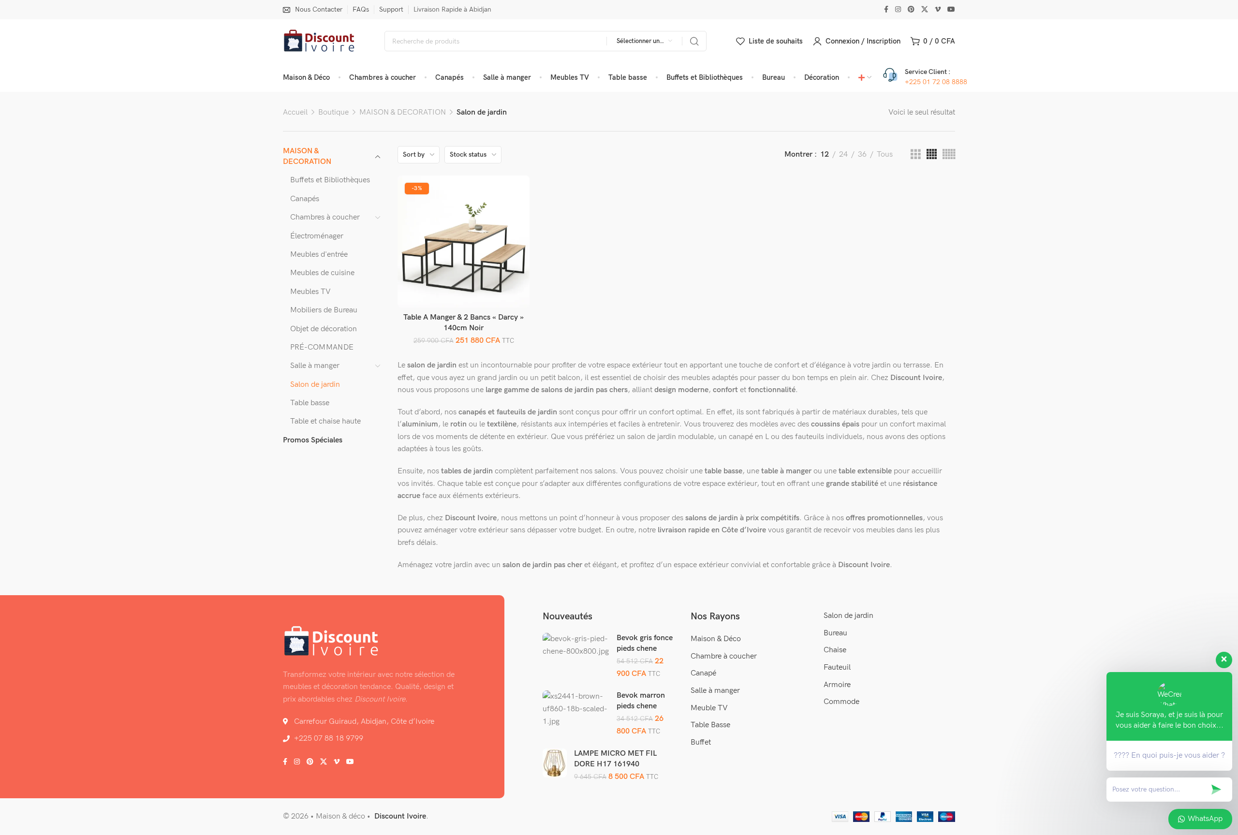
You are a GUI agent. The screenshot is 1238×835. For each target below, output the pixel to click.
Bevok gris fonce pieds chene (645, 643)
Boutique (333, 112)
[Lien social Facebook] (886, 9)
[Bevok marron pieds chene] (576, 709)
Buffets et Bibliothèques (330, 180)
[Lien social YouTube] (951, 9)
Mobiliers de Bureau (323, 310)
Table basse (309, 403)
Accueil (295, 112)
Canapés (304, 199)
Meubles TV (310, 291)
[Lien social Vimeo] (937, 9)
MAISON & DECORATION (402, 112)
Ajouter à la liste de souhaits (512, 193)
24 (843, 154)
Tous (885, 154)
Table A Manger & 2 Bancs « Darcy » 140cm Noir (463, 323)
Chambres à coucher (325, 217)
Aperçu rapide (512, 215)
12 (824, 154)
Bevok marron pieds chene (641, 701)
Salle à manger (314, 365)
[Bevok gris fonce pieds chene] (576, 645)
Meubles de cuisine (322, 273)
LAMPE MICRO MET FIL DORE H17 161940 (615, 759)
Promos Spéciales (312, 440)
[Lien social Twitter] (924, 9)
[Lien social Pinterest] (911, 9)
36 (862, 154)
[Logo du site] (319, 41)
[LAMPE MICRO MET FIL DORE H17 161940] (555, 762)
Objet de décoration (323, 329)
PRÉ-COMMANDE (322, 347)
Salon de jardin (315, 384)
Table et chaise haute (325, 421)
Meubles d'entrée (319, 254)
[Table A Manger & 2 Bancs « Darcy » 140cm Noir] (463, 241)
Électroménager (316, 236)
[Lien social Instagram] (898, 9)
